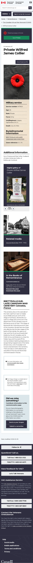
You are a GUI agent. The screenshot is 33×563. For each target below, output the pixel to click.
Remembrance (12, 19)
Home (3, 19)
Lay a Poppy (16, 38)
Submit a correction (16, 426)
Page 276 (9, 285)
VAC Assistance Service (10, 484)
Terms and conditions (12, 548)
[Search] (30, 7)
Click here (19, 384)
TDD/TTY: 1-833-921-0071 (16, 462)
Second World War (12, 243)
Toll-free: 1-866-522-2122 (16, 458)
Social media (9, 542)
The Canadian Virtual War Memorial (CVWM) (17, 22)
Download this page (13, 291)
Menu (5, 14)
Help (4, 539)
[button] (5, 208)
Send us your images (16, 422)
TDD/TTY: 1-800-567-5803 (16, 506)
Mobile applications (11, 545)
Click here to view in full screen (16, 205)
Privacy (7, 552)
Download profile (22, 62)
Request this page (12, 289)
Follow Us (19, 447)
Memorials (22, 19)
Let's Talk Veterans (16, 473)
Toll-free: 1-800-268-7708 (16, 501)
